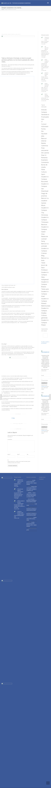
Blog (42, 256)
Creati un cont (44, 386)
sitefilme (29, 492)
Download (44, 191)
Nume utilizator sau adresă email (45, 370)
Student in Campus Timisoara (45, 219)
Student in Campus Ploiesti (45, 301)
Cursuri (43, 124)
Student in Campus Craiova (45, 250)
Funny (3, 34)
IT (42, 122)
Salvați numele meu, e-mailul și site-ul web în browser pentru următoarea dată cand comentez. (19, 462)
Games (43, 203)
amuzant (5, 34)
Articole (44, 110)
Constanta (45, 162)
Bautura (44, 224)
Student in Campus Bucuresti (45, 179)
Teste (43, 263)
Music (43, 205)
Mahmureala (45, 306)
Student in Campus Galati (45, 229)
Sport (43, 174)
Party (43, 241)
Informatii (44, 126)
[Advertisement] (25, 21)
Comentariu (10, 439)
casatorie (9, 34)
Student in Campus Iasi (45, 186)
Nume (9, 454)
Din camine (45, 153)
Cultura (44, 172)
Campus (44, 112)
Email (18, 454)
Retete (43, 143)
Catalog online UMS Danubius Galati (31, 519)
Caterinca (13, 34)
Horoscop (44, 215)
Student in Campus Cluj (45, 210)
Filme (43, 169)
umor (19, 34)
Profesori (44, 270)
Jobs (42, 136)
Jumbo (27, 529)
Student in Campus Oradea (45, 310)
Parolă (42, 375)
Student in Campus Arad (45, 293)
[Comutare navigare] (47, 3)
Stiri (42, 119)
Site (27, 454)
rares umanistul (31, 499)
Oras (43, 234)
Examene (44, 160)
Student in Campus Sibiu (45, 274)
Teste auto (45, 289)
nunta (16, 34)
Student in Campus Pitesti (45, 322)
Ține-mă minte (45, 380)
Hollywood (44, 279)
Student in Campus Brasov (45, 284)
